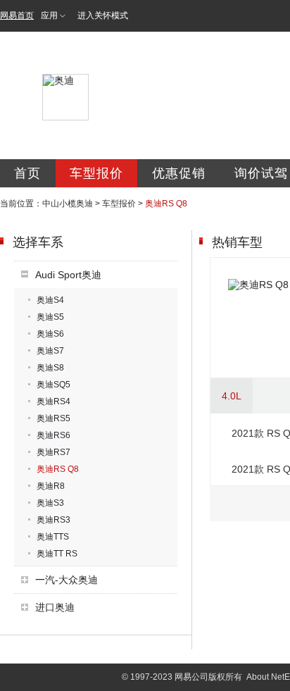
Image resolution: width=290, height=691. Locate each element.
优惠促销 (179, 173)
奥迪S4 (50, 300)
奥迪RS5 (53, 418)
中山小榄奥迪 (67, 203)
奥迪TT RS (57, 554)
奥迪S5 (50, 317)
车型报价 (96, 173)
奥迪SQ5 (53, 385)
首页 (27, 173)
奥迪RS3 (53, 520)
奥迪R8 (51, 486)
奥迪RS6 (53, 435)
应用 (49, 15)
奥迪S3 (50, 503)
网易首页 (17, 15)
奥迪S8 (50, 368)
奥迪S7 (50, 351)
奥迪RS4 (53, 401)
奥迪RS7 (53, 452)
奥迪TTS (53, 537)
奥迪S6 (50, 334)
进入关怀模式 (102, 15)
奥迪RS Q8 (58, 469)
